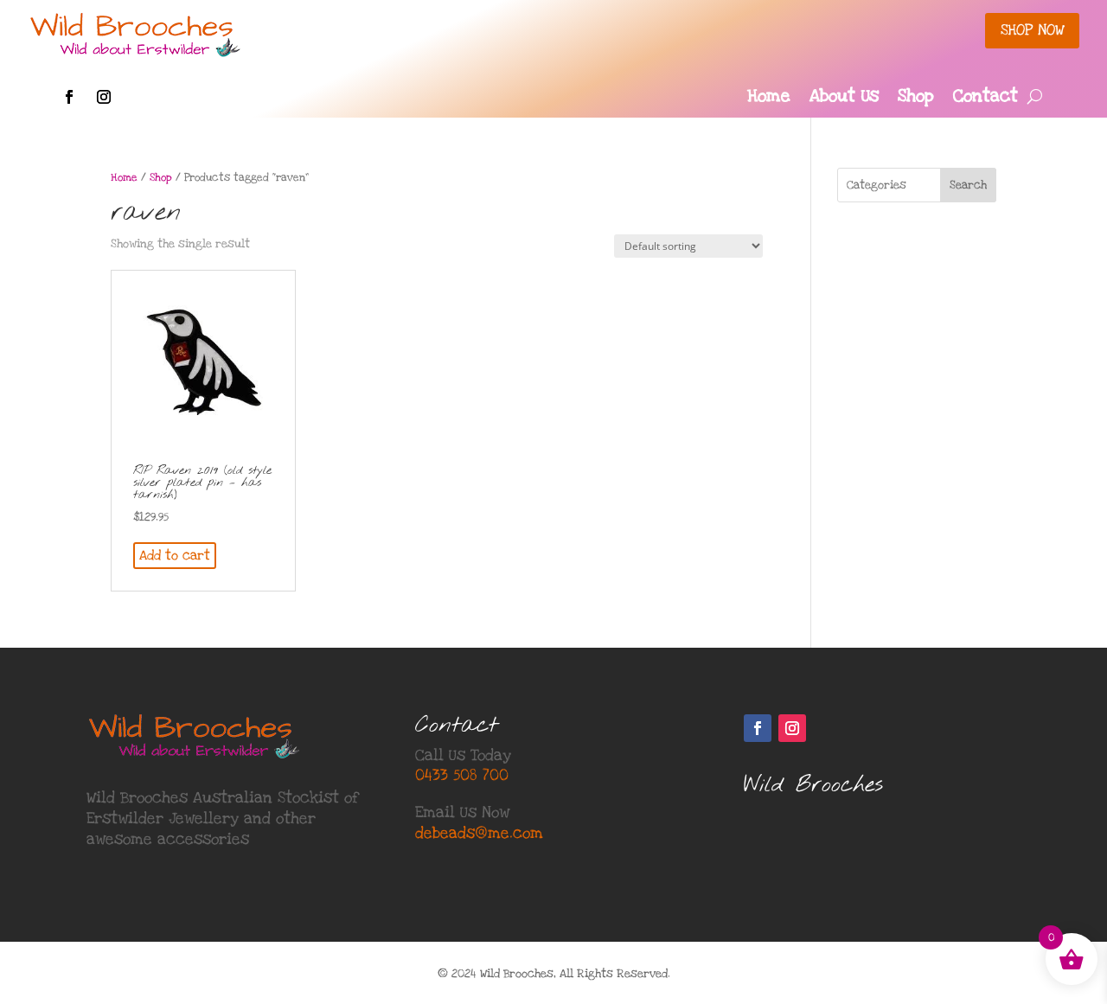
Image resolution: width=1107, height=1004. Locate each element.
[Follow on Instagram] (104, 97)
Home (768, 98)
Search (968, 185)
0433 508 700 (462, 775)
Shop (916, 98)
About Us (844, 98)
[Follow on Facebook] (69, 97)
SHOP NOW (1032, 30)
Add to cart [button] (174, 555)
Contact (985, 98)
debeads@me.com (479, 833)
